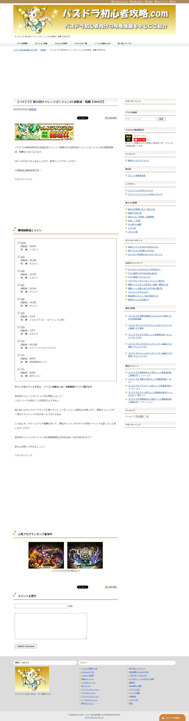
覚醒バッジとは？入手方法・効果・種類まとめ (148, 284)
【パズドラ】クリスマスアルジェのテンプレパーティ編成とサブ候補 (150, 326)
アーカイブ (130, 416)
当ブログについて (121, 2)
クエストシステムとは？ (138, 292)
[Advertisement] (94, 75)
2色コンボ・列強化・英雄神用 (141, 217)
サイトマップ (162, 2)
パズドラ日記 (134, 689)
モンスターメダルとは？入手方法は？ (144, 269)
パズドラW (133, 700)
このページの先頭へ (173, 718)
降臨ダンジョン (88, 679)
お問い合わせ (137, 2)
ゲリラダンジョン (89, 693)
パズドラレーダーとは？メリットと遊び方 (146, 281)
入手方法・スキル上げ (138, 675)
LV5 (22, 313)
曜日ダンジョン (88, 703)
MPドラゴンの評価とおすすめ (141, 251)
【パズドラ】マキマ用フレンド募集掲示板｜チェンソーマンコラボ (150, 336)
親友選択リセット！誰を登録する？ (143, 296)
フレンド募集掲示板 (136, 175)
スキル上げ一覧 (81, 43)
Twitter (150, 2)
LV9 (22, 257)
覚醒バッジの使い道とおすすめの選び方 (145, 288)
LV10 (23, 243)
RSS (174, 2)
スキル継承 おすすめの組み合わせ (142, 273)
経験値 (32, 109)
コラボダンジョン (89, 683)
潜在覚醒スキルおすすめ (139, 672)
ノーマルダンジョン (89, 700)
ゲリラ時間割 (22, 43)
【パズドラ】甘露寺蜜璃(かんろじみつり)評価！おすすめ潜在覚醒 (149, 317)
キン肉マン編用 (134, 224)
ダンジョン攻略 (41, 43)
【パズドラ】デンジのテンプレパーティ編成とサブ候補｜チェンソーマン (150, 354)
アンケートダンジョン (90, 689)
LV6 (22, 299)
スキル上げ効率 (61, 43)
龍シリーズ (86, 686)
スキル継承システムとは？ (139, 277)
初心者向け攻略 (135, 686)
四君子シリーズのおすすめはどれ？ (143, 247)
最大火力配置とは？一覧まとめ (141, 209)
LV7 (22, 285)
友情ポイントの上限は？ (138, 299)
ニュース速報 (134, 693)
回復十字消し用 (134, 213)
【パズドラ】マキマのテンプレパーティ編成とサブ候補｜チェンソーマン (150, 345)
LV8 (22, 271)
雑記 (131, 703)
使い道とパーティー (137, 668)
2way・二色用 (134, 221)
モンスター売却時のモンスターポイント (145, 254)
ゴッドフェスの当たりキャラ (140, 190)
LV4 (22, 327)
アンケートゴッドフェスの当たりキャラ (145, 194)
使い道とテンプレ (125, 43)
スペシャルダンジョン (90, 696)
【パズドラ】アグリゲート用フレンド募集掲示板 (149, 386)
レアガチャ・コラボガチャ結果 (141, 679)
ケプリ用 (132, 228)
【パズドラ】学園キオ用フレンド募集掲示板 (147, 379)
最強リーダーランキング (138, 160)
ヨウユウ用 (133, 232)
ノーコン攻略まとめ (102, 43)
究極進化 (132, 696)
